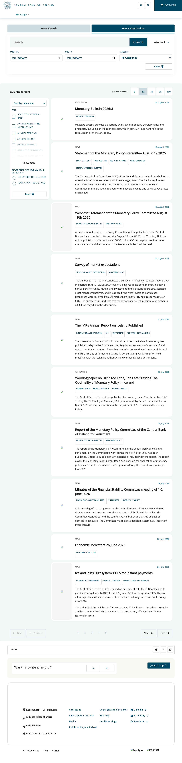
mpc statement (83, 161)
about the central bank (28, 116)
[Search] (148, 5)
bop (19, 165)
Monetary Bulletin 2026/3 (94, 108)
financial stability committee (90, 500)
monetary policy (137, 161)
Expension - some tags (32, 182)
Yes (107, 668)
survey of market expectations (90, 272)
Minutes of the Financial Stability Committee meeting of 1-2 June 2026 (119, 491)
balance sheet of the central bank (30, 158)
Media (72, 721)
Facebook (139, 721)
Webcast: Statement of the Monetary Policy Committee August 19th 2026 (121, 215)
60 (160, 91)
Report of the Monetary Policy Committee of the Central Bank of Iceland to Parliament (120, 431)
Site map (105, 715)
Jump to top (157, 665)
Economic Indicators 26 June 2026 (100, 545)
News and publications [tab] (133, 28)
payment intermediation (87, 580)
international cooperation (89, 333)
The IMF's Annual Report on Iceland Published (109, 325)
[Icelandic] (141, 5)
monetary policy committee (89, 168)
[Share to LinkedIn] (170, 650)
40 (151, 91)
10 (143, 91)
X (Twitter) (139, 715)
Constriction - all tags (32, 177)
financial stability (131, 500)
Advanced (159, 42)
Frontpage (21, 14)
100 (169, 91)
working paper (83, 389)
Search (139, 42)
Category (124, 52)
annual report (26, 138)
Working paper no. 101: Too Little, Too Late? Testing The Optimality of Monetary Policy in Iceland (116, 380)
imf (107, 333)
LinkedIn (138, 709)
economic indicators (86, 552)
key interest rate (118, 161)
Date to (68, 52)
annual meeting (27, 133)
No (93, 668)
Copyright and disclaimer (114, 709)
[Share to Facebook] (156, 650)
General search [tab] (49, 28)
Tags (14, 110)
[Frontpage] (33, 5)
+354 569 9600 (33, 725)
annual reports (27, 144)
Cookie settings (108, 721)
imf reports (118, 333)
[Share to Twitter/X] (163, 650)
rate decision (100, 161)
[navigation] (168, 5)
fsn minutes (113, 500)
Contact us (75, 709)
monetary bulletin (85, 116)
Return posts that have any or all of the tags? (28, 171)
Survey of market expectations (97, 264)
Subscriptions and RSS (81, 715)
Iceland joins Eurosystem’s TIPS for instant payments (114, 573)
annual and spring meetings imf (29, 125)
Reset (157, 66)
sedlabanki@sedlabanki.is (39, 716)
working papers (119, 389)
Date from (14, 52)
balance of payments (30, 150)
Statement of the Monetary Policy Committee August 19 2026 (120, 153)
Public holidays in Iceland (83, 727)
